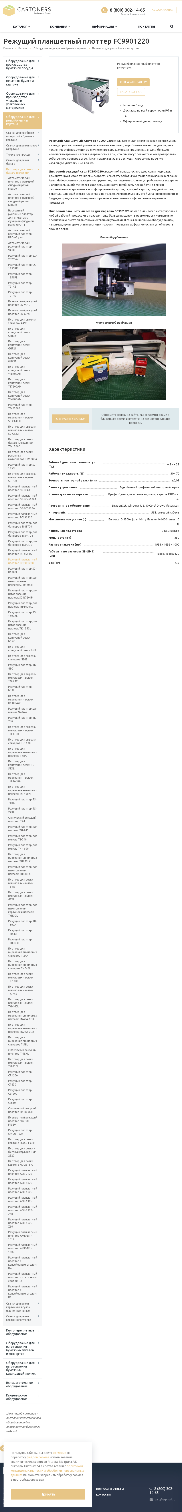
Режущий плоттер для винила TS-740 (22, 837)
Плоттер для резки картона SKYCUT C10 (21, 1141)
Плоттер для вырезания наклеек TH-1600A (20, 778)
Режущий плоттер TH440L (20, 932)
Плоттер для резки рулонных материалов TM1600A (22, 456)
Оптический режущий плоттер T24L (22, 819)
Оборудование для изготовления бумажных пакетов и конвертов (20, 1348)
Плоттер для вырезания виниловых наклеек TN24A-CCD (22, 1028)
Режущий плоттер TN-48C (22, 667)
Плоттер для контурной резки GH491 (19, 358)
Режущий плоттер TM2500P (20, 406)
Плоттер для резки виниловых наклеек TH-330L (20, 1063)
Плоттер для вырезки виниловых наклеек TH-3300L (22, 730)
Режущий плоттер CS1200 (20, 1092)
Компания (59, 26)
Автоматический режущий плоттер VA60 (20, 247)
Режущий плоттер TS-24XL (22, 810)
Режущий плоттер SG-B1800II (22, 570)
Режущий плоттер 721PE (20, 294)
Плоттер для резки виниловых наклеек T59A (20, 883)
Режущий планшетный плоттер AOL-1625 (22, 1190)
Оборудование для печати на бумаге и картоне (20, 80)
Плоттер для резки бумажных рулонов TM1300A (20, 443)
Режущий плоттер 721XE (20, 285)
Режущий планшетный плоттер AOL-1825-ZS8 (22, 1210)
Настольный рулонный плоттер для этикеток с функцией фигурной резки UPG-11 (21, 217)
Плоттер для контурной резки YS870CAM (19, 370)
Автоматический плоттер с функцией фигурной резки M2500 (21, 183)
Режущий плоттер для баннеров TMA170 (22, 543)
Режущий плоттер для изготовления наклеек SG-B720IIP (22, 594)
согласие (59, 1453)
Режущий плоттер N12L (20, 688)
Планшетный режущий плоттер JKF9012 (22, 303)
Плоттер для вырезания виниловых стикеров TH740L (22, 965)
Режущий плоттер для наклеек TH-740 (22, 828)
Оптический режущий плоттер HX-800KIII (22, 1110)
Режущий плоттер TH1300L (20, 941)
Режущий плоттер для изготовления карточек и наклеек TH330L (22, 910)
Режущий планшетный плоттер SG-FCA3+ (22, 488)
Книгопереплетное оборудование (20, 1332)
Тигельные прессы (18, 154)
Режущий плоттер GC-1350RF (22, 266)
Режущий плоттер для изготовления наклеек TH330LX (22, 870)
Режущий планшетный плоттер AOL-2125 (22, 1172)
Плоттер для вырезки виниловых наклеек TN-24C (22, 678)
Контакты (146, 26)
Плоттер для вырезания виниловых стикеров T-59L (22, 1041)
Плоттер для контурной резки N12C (19, 638)
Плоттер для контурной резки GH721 (19, 345)
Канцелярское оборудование (17, 1397)
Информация (103, 26)
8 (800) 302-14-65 (127, 9)
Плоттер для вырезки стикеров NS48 (22, 657)
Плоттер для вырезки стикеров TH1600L (22, 741)
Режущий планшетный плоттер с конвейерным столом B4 (22, 1263)
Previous (61, 94)
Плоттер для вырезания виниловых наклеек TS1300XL (22, 790)
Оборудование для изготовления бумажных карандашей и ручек (21, 1368)
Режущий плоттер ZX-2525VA (22, 257)
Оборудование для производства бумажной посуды (20, 64)
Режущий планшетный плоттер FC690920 (22, 515)
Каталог (20, 26)
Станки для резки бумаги (17, 162)
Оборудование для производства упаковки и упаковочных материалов (20, 101)
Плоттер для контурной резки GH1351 (19, 332)
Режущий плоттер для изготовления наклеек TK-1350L (22, 625)
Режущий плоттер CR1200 (20, 1073)
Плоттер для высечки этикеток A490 (22, 321)
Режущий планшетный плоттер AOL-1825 (22, 1181)
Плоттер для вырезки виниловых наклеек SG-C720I (22, 430)
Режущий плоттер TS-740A (22, 801)
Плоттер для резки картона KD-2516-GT (21, 1163)
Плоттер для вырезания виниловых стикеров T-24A (22, 952)
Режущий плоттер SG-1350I (22, 466)
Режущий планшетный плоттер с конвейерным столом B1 (22, 1292)
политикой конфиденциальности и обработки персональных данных (47, 1470)
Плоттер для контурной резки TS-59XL (21, 765)
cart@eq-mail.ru (165, 1499)
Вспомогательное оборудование (19, 1384)
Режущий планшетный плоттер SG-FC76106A (22, 497)
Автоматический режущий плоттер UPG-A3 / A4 (20, 234)
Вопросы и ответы (110, 1489)
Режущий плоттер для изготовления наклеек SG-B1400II (22, 581)
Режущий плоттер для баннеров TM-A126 (22, 534)
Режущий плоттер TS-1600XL (22, 614)
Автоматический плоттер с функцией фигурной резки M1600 (21, 199)
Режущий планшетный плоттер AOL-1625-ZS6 (22, 1223)
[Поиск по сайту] (172, 26)
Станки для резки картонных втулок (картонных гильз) (18, 1307)
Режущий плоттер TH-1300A (22, 923)
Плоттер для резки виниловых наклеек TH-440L (20, 1003)
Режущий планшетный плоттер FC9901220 (22, 561)
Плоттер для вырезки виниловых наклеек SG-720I (22, 477)
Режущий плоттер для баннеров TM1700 (22, 525)
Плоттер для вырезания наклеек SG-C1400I (20, 417)
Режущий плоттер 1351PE (20, 275)
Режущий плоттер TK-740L (22, 719)
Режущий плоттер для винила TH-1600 (22, 847)
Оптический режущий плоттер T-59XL (22, 1052)
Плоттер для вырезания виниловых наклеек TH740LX (22, 858)
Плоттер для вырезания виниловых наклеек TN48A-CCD (22, 1016)
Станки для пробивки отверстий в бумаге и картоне (20, 136)
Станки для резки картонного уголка (18, 1318)
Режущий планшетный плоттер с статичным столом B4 (22, 1277)
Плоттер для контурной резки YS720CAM (19, 383)
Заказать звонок (162, 10)
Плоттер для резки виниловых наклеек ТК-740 (20, 990)
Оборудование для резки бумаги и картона (20, 120)
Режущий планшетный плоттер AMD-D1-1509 (22, 1248)
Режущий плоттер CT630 (20, 1083)
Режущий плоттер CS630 (20, 1101)
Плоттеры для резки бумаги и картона (19, 171)
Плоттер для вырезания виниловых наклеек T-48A (22, 752)
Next (103, 94)
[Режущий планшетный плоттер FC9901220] (89, 95)
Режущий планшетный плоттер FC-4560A (22, 552)
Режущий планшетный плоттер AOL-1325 (22, 1199)
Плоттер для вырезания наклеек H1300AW (20, 699)
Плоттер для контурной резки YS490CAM (19, 396)
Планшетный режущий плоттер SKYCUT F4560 (22, 1121)
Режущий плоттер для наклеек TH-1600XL (22, 605)
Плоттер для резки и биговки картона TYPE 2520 (22, 1152)
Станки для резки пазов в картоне (21, 147)
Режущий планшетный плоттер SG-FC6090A (22, 506)
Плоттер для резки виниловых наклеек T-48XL (22, 896)
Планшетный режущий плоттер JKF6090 (22, 312)
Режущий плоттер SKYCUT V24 (20, 1132)
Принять (47, 1494)
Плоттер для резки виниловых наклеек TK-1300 (20, 977)
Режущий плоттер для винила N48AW (22, 710)
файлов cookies (38, 1457)
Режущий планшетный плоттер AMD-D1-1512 (22, 1236)
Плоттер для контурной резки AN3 (22, 648)
